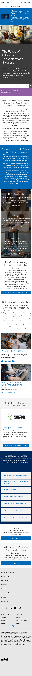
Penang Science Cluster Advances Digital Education (14, 429)
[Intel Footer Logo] (4, 659)
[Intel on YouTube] (15, 608)
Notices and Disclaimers (14, 637)
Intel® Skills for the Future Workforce (15, 475)
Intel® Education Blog (10, 489)
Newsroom (4, 581)
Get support (16, 538)
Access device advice (8, 360)
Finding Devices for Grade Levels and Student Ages (13, 383)
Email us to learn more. (20, 17)
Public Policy (5, 601)
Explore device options (8, 392)
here (19, 21)
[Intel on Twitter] (6, 608)
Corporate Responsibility (9, 593)
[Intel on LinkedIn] (10, 608)
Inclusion (4, 597)
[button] (16, 347)
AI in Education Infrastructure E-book (15, 518)
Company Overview (7, 572)
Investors (4, 585)
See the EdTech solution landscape (16, 292)
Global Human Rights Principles (8, 641)
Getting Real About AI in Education (9, 91)
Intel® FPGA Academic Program (13, 497)
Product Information (22, 86)
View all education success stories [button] (16, 445)
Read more (16, 563)
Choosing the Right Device (13, 351)
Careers (3, 589)
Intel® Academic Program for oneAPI (14, 504)
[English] (25, 2)
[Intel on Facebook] (2, 608)
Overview (8, 86)
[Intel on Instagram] (19, 608)
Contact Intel (5, 576)
